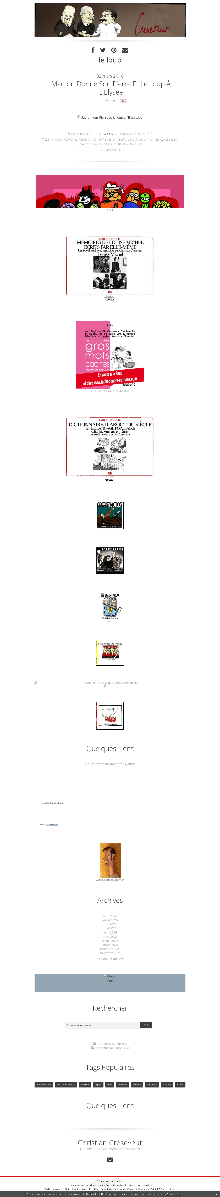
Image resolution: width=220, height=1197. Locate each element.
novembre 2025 (110, 953)
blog (172, 1189)
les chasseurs (117, 139)
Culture (120, 134)
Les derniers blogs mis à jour (81, 1185)
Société (147, 134)
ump (109, 1084)
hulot (167, 139)
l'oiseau (156, 139)
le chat (145, 139)
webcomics (109, 764)
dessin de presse (114, 144)
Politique (134, 134)
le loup (133, 139)
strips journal (127, 764)
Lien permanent (81, 134)
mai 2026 (110, 928)
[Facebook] (93, 50)
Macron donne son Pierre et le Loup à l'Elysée (111, 88)
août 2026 (110, 916)
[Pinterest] (114, 50)
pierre (83, 139)
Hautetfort (118, 1181)
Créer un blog (103, 1181)
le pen (98, 1084)
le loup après (93, 764)
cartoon (137, 1084)
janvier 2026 (110, 945)
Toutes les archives (111, 959)
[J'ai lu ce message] (216, 1194)
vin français (93, 144)
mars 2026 (110, 936)
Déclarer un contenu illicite (57, 1189)
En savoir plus (173, 1194)
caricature (134, 144)
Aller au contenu (13, 3)
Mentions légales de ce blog (85, 1189)
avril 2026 (110, 932)
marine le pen (44, 1084)
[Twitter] (103, 50)
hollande (122, 1084)
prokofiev (70, 139)
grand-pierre (97, 139)
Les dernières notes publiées (110, 1185)
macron (56, 139)
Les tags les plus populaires (139, 1185)
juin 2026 (110, 924)
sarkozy (167, 1084)
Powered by (48, 825)
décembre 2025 (110, 949)
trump (180, 1084)
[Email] (125, 50)
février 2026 (110, 941)
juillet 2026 (110, 920)
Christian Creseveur (110, 1142)
